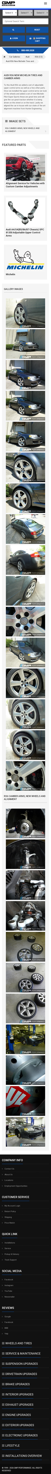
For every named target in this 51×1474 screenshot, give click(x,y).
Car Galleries (14, 57)
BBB (6, 1328)
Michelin (10, 274)
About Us (9, 1174)
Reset (37, 30)
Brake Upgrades (17, 1384)
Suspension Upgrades (21, 1363)
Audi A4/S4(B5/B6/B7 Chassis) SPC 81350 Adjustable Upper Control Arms (25, 232)
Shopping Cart (40, 39)
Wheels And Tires (18, 1343)
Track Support (11, 1260)
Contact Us (9, 1169)
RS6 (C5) (38, 57)
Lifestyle (12, 1445)
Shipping (8, 1217)
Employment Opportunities (16, 1186)
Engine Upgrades (18, 1415)
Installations (10, 1243)
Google (8, 1316)
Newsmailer (10, 1297)
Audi (27, 57)
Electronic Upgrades (21, 1435)
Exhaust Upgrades (19, 1404)
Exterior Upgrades (19, 1425)
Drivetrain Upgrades (21, 1374)
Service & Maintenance (23, 1353)
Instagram (9, 1285)
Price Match (10, 1223)
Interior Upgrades (19, 1394)
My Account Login (12, 1206)
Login (15, 38)
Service (8, 1248)
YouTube (8, 1291)
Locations (9, 1180)
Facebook (9, 1279)
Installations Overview (23, 1455)
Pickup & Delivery (12, 1254)
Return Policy (10, 1211)
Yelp (6, 1333)
